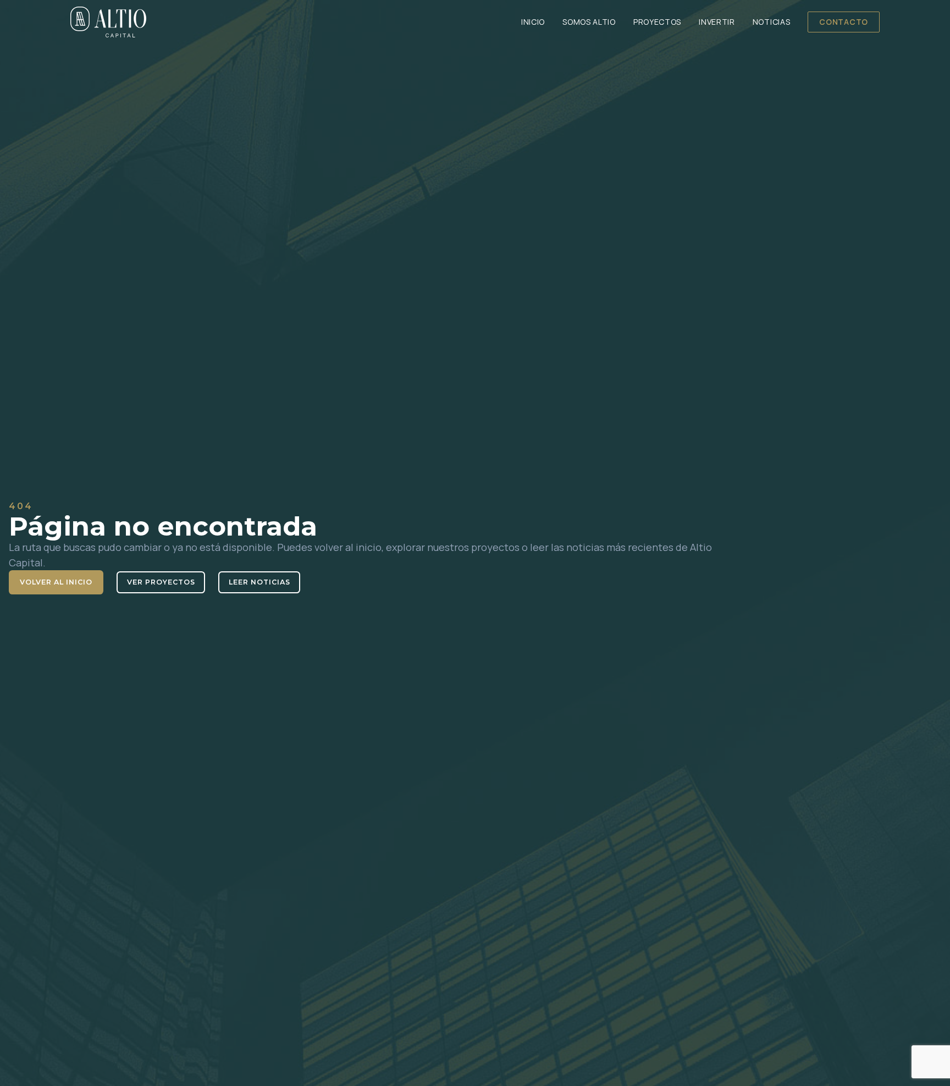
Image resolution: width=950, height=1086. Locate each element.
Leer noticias (259, 582)
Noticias (772, 21)
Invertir (717, 21)
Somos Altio (589, 21)
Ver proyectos (161, 582)
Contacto (843, 21)
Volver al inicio (56, 582)
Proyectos (657, 21)
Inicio (533, 21)
